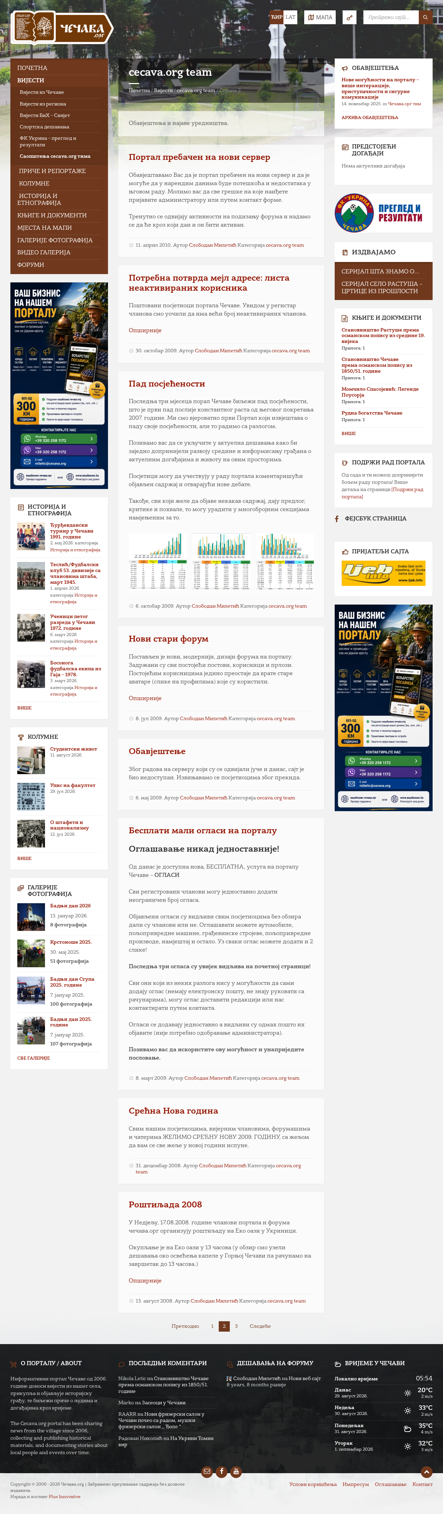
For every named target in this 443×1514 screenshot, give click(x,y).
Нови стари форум (168, 639)
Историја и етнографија (75, 550)
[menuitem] (59, 69)
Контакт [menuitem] (423, 1484)
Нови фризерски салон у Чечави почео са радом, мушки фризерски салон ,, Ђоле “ (161, 1420)
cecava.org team (196, 90)
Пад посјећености (167, 384)
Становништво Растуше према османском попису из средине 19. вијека (383, 336)
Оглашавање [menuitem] (391, 1484)
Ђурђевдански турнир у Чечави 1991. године (71, 531)
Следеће (260, 1326)
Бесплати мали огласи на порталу (203, 831)
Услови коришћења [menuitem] (313, 1484)
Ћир (276, 17)
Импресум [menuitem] (356, 1484)
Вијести (163, 90)
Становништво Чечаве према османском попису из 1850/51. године (377, 365)
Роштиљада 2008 (165, 1205)
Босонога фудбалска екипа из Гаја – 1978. (75, 669)
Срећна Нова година (173, 1111)
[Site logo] (62, 29)
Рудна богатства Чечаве (372, 413)
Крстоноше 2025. (71, 942)
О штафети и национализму (69, 825)
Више (24, 708)
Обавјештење (157, 752)
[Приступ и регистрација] (349, 17)
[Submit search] (426, 17)
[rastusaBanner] (383, 573)
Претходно (185, 1326)
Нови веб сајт (305, 1378)
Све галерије (33, 1059)
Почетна (139, 90)
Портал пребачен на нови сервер (199, 158)
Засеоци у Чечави (164, 1402)
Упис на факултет (73, 785)
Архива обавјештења (370, 118)
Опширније (145, 331)
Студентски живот (73, 749)
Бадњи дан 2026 (70, 906)
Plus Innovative (65, 1497)
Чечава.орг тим (404, 104)
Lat (290, 17)
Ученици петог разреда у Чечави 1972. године (72, 622)
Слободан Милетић (212, 245)
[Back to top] (427, 1472)
